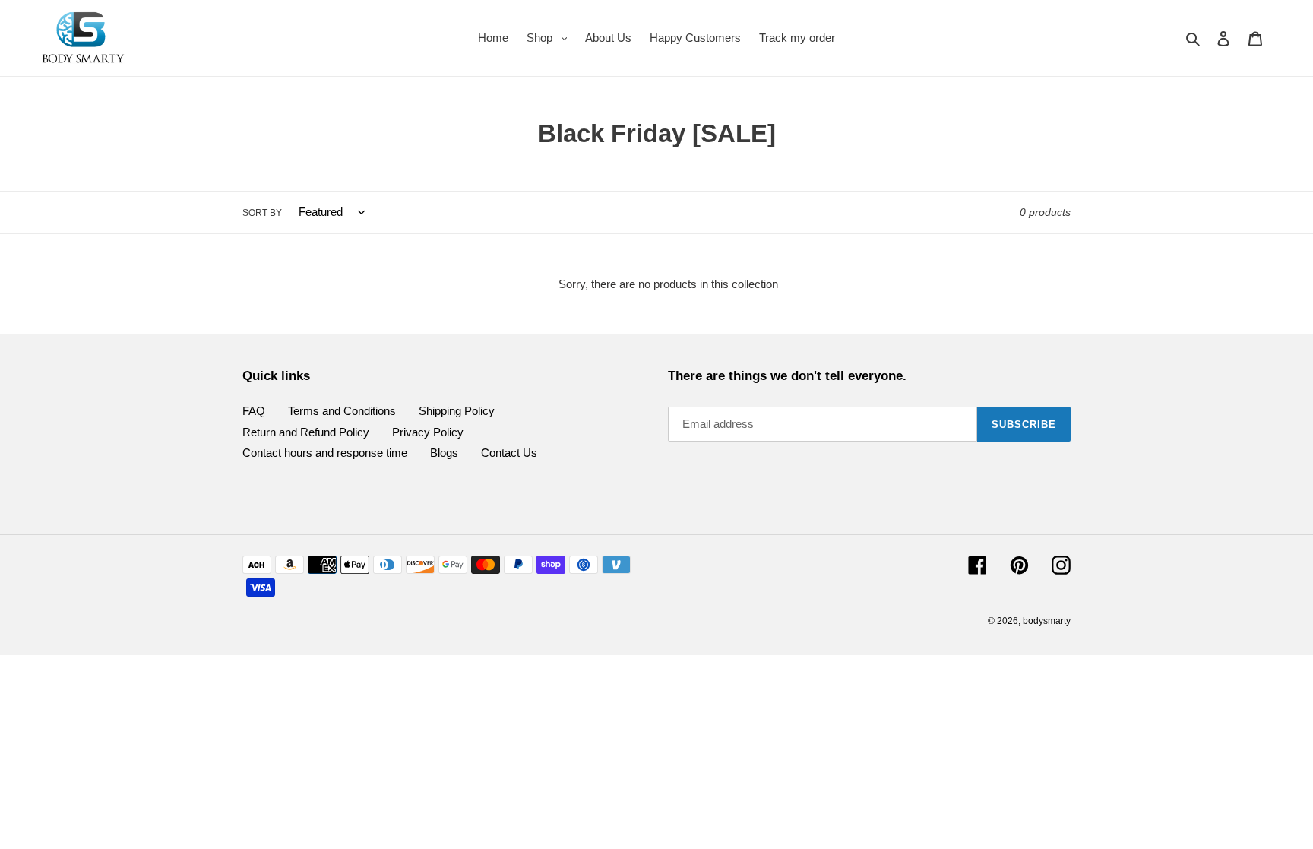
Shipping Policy (457, 410)
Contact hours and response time (324, 452)
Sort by (262, 212)
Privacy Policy (428, 432)
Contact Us (509, 452)
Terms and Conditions (342, 410)
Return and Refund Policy (305, 432)
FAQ (253, 410)
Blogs (444, 452)
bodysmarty (1047, 621)
